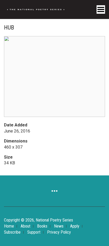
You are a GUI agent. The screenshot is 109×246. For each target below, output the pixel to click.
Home (9, 226)
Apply (74, 226)
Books (42, 226)
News (58, 226)
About (25, 226)
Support (33, 232)
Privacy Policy (59, 232)
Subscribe (12, 232)
